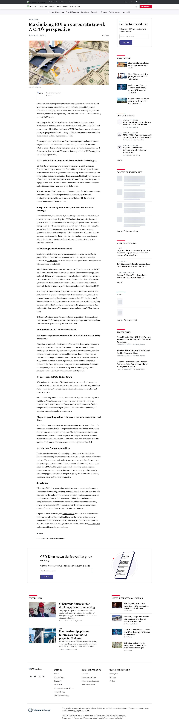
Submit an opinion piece (90, 681)
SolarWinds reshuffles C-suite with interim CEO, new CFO (138, 101)
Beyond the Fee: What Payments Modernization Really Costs (135, 150)
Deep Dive (43, 6)
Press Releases (74, 6)
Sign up (126, 42)
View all (119, 160)
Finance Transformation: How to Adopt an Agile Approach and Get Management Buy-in (132, 364)
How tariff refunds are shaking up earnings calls (138, 65)
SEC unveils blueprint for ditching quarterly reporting (77, 605)
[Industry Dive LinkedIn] (30, 676)
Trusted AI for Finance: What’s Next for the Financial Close (133, 351)
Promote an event (130, 320)
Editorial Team (59, 677)
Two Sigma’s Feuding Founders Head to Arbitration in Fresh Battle (133, 265)
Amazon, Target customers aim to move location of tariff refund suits (136, 619)
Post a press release (131, 231)
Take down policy (90, 718)
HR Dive (70, 2)
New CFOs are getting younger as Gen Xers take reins (138, 76)
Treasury (104, 12)
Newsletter (58, 685)
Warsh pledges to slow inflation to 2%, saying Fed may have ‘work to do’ (136, 606)
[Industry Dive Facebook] (35, 676)
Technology (95, 12)
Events (65, 6)
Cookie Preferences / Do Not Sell (110, 718)
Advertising (86, 674)
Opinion (51, 6)
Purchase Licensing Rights (63, 688)
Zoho (50, 95)
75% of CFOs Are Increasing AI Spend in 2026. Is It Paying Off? (137, 136)
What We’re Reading (61, 695)
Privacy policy (67, 718)
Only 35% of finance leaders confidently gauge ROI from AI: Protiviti (137, 89)
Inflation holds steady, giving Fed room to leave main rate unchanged (135, 645)
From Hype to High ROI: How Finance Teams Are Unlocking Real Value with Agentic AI (134, 339)
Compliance (85, 12)
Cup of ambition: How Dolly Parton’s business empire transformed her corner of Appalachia (133, 252)
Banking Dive (54, 2)
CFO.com (63, 2)
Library (58, 6)
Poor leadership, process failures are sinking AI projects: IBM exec (74, 634)
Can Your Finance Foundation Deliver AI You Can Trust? (137, 123)
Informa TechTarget (98, 708)
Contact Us (58, 681)
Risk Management (115, 12)
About (56, 674)
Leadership (127, 12)
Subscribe (146, 6)
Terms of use (78, 718)
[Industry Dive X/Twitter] (39, 676)
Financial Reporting (72, 12)
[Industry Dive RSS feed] (43, 676)
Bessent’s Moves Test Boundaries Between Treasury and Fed (132, 276)
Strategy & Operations (56, 12)
